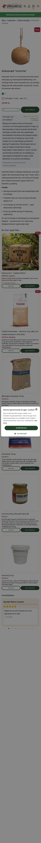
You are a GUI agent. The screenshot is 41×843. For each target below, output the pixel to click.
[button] (20, 433)
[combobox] (36, 409)
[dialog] (20, 421)
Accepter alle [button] (21, 428)
